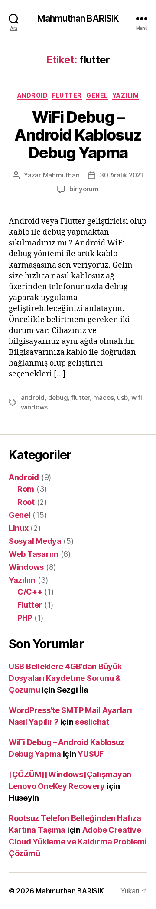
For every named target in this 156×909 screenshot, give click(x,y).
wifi (136, 397)
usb (122, 397)
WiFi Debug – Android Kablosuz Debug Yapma (77, 135)
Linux (19, 528)
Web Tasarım (33, 554)
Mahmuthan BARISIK (78, 18)
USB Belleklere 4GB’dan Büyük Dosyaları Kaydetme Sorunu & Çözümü (65, 678)
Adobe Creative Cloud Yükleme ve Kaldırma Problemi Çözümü (78, 841)
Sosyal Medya (35, 541)
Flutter (67, 95)
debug (58, 397)
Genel (97, 95)
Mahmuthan (61, 175)
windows (34, 407)
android (33, 397)
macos (103, 397)
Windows (26, 567)
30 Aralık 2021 (121, 175)
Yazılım (125, 95)
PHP (24, 617)
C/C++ (29, 591)
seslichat (92, 721)
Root (26, 502)
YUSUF (91, 754)
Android (32, 95)
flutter (80, 397)
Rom (25, 489)
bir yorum (84, 189)
